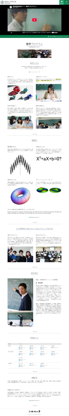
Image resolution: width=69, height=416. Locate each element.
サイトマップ (30, 414)
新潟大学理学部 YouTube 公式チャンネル (58, 36)
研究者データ (22, 347)
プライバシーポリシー (37, 414)
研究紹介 (21, 354)
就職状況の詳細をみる (35, 400)
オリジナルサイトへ (34, 71)
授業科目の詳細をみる (35, 217)
